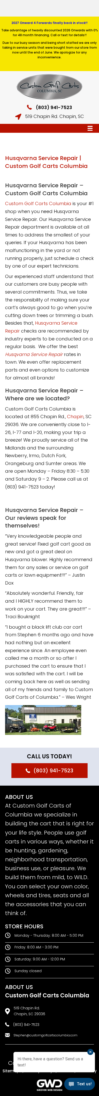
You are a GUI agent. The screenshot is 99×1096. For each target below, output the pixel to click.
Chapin (75, 416)
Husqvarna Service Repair (34, 354)
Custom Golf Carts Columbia (38, 203)
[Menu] (90, 128)
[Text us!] (79, 1085)
